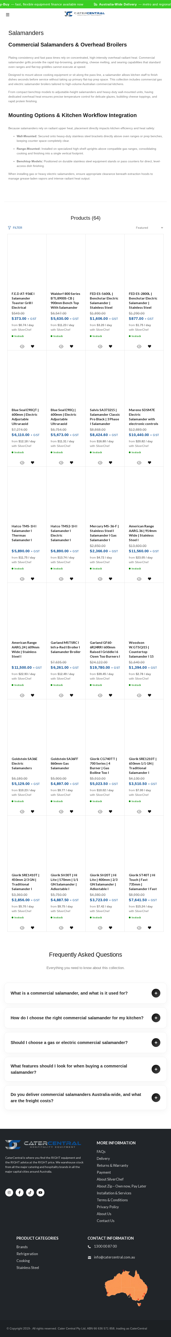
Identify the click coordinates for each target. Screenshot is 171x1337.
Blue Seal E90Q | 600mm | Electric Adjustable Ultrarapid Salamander (63, 419)
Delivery (103, 1158)
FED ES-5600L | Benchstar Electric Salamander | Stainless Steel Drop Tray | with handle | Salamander (104, 307)
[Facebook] (20, 1192)
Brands (22, 1247)
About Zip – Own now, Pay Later (121, 1186)
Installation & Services (114, 1193)
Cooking (23, 1260)
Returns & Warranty (112, 1165)
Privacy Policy (108, 1207)
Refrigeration (27, 1254)
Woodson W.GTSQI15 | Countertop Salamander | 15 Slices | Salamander (144, 651)
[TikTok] (30, 1192)
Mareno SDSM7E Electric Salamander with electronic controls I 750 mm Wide (143, 419)
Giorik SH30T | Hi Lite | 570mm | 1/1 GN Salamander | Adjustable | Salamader (64, 884)
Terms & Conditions (112, 1200)
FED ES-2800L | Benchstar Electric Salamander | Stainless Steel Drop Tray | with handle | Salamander (143, 307)
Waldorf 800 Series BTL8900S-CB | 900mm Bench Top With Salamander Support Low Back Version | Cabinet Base (65, 307)
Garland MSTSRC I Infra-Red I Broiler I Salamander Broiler (66, 647)
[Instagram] (9, 1192)
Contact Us (105, 1220)
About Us (104, 1214)
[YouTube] (40, 1192)
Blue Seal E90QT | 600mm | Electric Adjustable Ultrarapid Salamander (25, 419)
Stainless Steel (27, 1267)
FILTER (17, 227)
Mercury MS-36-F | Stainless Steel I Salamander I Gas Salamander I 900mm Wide (104, 535)
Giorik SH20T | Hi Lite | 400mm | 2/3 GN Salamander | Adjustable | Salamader (103, 884)
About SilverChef (110, 1179)
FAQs (101, 1151)
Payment (104, 1172)
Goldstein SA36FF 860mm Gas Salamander (64, 763)
